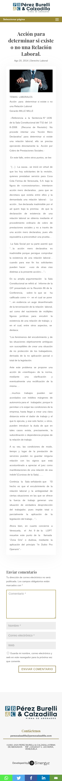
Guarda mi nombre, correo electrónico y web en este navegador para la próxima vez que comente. (29, 657)
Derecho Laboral (39, 60)
